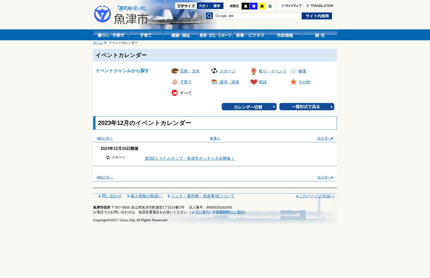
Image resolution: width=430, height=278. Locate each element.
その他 (304, 82)
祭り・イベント (273, 71)
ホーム (98, 43)
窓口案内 (202, 212)
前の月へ (106, 138)
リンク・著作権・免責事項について (203, 196)
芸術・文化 (190, 71)
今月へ (215, 138)
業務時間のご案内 (230, 212)
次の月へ (324, 138)
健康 (302, 71)
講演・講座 (229, 82)
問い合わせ (112, 196)
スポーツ (227, 71)
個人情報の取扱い (146, 196)
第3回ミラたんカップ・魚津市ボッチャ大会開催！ (190, 158)
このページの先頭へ (316, 196)
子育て (186, 82)
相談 (263, 82)
